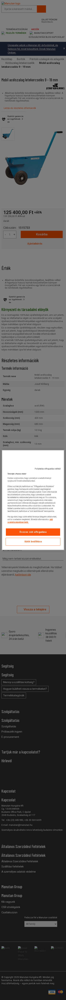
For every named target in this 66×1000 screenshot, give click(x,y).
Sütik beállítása (33, 541)
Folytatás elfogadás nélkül (48, 469)
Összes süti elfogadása (32, 532)
